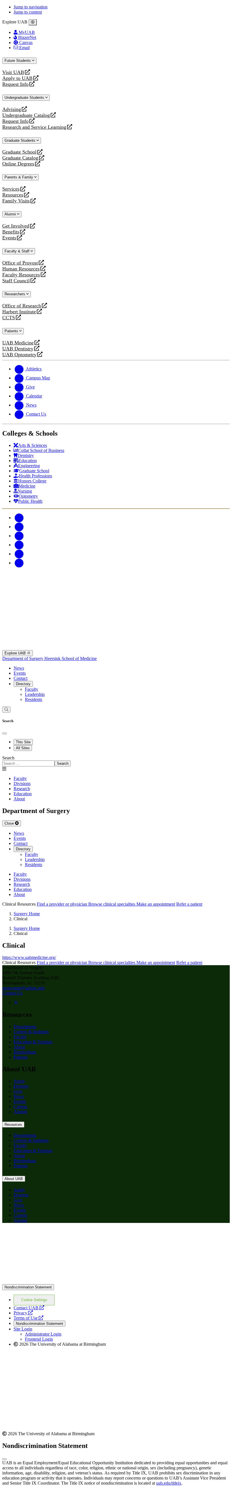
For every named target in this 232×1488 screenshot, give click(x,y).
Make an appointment (155, 904)
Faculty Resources (21, 275)
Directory (23, 684)
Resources (12, 195)
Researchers (15, 294)
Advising (11, 109)
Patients (12, 331)
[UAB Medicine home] (116, 647)
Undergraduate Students (25, 97)
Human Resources (21, 269)
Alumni (11, 214)
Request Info (15, 84)
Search (8, 757)
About (19, 1047)
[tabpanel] (116, 760)
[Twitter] (19, 526)
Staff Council (16, 281)
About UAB (14, 1179)
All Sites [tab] (23, 748)
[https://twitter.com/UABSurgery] (16, 1002)
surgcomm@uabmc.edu (23, 988)
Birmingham (25, 1052)
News (19, 668)
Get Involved (15, 226)
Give (18, 1091)
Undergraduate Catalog (26, 115)
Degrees (21, 1086)
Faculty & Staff (18, 251)
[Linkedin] (19, 562)
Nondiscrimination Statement (28, 1287)
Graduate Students (20, 140)
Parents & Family (19, 177)
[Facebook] (19, 517)
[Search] (6, 710)
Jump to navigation (31, 7)
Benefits (10, 232)
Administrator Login (43, 1334)
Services (11, 189)
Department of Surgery (23, 658)
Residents (33, 699)
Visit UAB (13, 72)
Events (10, 238)
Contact (20, 678)
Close (10, 823)
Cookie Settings (34, 1300)
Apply (19, 1081)
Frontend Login (39, 1339)
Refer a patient (189, 904)
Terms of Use (28, 1318)
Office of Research (21, 306)
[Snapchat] (19, 553)
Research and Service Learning (34, 127)
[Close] (33, 22)
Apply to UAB (17, 78)
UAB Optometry (19, 355)
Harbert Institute (19, 312)
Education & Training (33, 1041)
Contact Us (12, 993)
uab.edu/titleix (168, 1483)
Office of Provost (20, 263)
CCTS (10, 318)
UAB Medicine (18, 343)
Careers (20, 1106)
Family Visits (16, 201)
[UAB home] (116, 593)
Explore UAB (16, 653)
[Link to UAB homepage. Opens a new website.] (116, 1281)
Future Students (18, 60)
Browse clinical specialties (112, 904)
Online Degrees (18, 164)
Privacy (23, 1312)
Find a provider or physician (62, 904)
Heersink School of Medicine (70, 658)
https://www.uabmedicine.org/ (29, 957)
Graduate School (19, 152)
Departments (25, 1026)
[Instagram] (19, 535)
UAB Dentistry (17, 349)
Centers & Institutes (31, 1031)
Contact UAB (29, 1307)
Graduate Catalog (20, 158)
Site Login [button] (23, 1329)
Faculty (31, 689)
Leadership (35, 694)
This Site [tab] (23, 742)
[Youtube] (19, 544)
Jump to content (28, 12)
